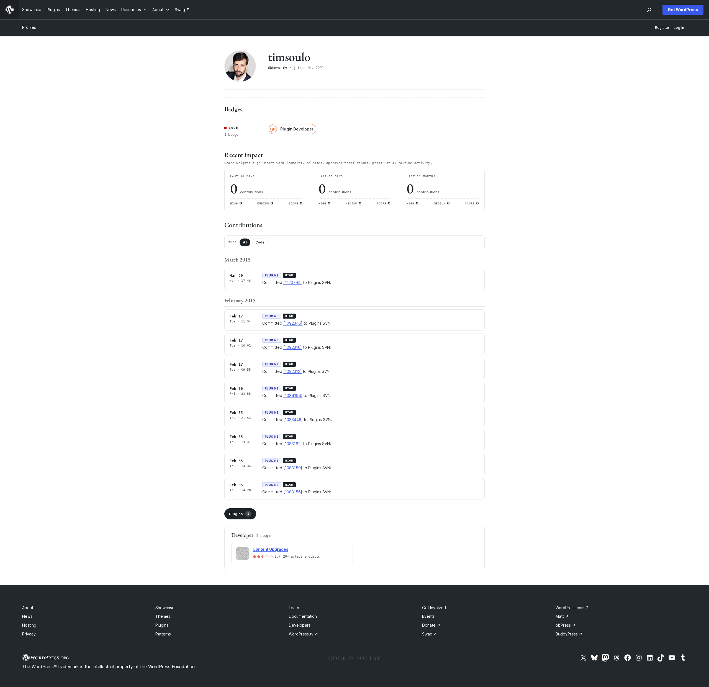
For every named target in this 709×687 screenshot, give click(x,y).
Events (428, 616)
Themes (162, 616)
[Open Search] (649, 9)
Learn (294, 607)
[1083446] (293, 419)
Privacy (29, 634)
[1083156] (292, 491)
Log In (679, 27)
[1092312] (292, 371)
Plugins (239, 514)
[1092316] (292, 347)
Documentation (303, 616)
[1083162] (292, 443)
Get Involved (434, 607)
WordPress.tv (303, 634)
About (27, 607)
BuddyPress (569, 634)
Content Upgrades (270, 549)
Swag (429, 634)
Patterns (163, 634)
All (245, 242)
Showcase (164, 607)
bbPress (566, 625)
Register (662, 27)
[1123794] (292, 282)
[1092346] (292, 323)
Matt (562, 616)
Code (259, 242)
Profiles (29, 27)
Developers (299, 625)
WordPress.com (572, 607)
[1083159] (292, 467)
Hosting (29, 625)
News (27, 616)
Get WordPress (683, 9)
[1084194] (292, 395)
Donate (431, 625)
